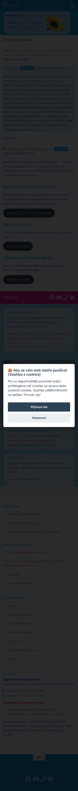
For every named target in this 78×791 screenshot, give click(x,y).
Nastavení (39, 418)
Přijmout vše (39, 407)
